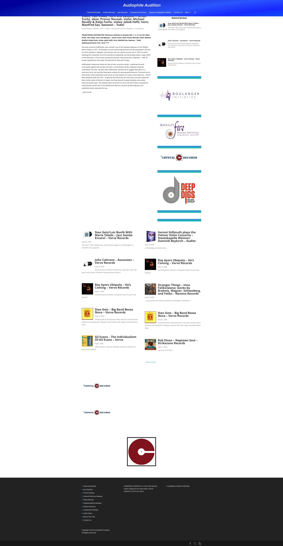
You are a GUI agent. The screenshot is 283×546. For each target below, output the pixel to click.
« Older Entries (150, 362)
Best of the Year (89, 517)
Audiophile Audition (91, 29)
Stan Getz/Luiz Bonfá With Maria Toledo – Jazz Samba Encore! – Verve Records (184, 24)
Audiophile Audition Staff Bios (178, 486)
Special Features (89, 506)
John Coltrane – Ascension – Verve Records (184, 41)
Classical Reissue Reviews (92, 496)
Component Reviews (138, 12)
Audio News (87, 513)
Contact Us (178, 12)
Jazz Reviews (122, 12)
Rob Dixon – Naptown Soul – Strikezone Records (178, 341)
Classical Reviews (94, 12)
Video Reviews (88, 500)
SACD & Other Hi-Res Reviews (122, 29)
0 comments (139, 29)
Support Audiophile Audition (160, 12)
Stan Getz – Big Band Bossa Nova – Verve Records (114, 310)
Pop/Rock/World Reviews (92, 503)
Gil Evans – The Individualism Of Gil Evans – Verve (115, 338)
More (187, 12)
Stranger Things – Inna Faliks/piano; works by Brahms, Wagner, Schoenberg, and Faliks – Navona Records (179, 289)
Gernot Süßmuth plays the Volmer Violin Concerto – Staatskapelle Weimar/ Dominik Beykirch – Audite (177, 236)
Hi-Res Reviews (109, 12)
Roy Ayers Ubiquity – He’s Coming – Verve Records (184, 59)
